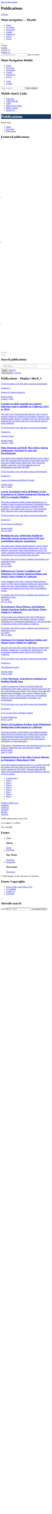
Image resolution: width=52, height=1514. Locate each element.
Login (8, 81)
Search (8, 39)
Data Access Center (14, 106)
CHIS (8, 103)
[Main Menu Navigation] (2, 43)
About (8, 25)
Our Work (10, 27)
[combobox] (18, 909)
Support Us (10, 34)
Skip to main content (9, 2)
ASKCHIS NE (12, 101)
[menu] (26, 69)
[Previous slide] (2, 354)
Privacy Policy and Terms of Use (19, 887)
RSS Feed (10, 894)
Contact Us (10, 891)
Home (8, 127)
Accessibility (11, 889)
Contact (9, 32)
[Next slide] (5, 354)
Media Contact (12, 108)
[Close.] (2, 898)
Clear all (12, 370)
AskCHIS (10, 99)
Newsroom (10, 30)
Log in (8, 37)
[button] (2, 352)
